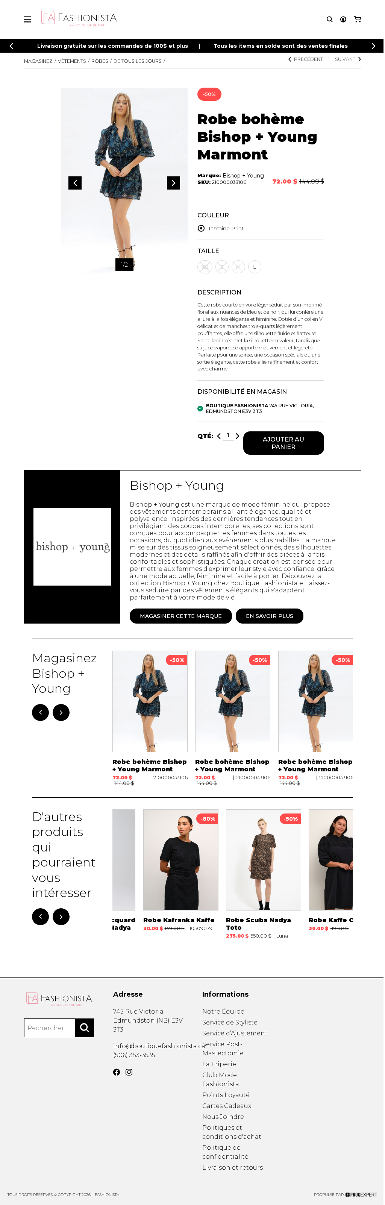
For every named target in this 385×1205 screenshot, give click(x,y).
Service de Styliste (230, 1022)
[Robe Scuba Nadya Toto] (263, 877)
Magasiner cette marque (181, 616)
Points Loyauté (226, 1095)
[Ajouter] (237, 436)
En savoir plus (269, 616)
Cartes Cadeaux (226, 1105)
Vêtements (72, 61)
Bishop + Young (243, 175)
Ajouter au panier (283, 443)
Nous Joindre (223, 1116)
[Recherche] (330, 19)
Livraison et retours (232, 1167)
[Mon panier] (357, 19)
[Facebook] (116, 1072)
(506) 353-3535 (134, 1055)
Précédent (308, 59)
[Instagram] (129, 1072)
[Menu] (27, 19)
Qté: (205, 436)
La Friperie (219, 1064)
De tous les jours (138, 61)
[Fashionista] (59, 999)
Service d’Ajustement (235, 1033)
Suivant (345, 59)
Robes (99, 61)
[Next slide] (374, 46)
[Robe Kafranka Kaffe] (180, 877)
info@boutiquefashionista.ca (159, 1046)
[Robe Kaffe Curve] (346, 877)
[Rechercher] (84, 1027)
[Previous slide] (11, 46)
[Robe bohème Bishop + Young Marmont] (150, 718)
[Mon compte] (343, 19)
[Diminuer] (219, 436)
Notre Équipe (223, 1011)
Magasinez (38, 61)
